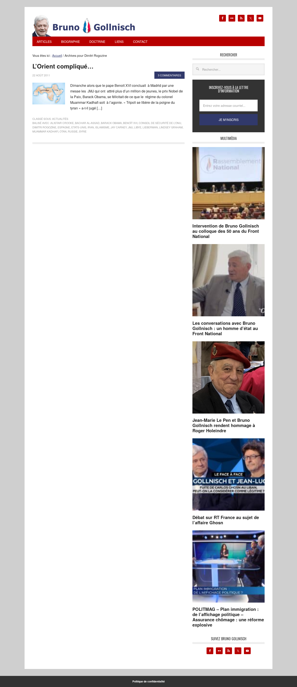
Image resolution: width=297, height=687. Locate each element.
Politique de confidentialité (148, 681)
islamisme (102, 127)
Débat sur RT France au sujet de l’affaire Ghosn (225, 520)
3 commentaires (169, 75)
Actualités (60, 119)
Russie (73, 131)
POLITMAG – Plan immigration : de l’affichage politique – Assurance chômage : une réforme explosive (228, 617)
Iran (91, 127)
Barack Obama (111, 123)
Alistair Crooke (62, 123)
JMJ (130, 127)
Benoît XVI (130, 123)
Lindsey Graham (171, 127)
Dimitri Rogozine (44, 127)
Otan (63, 131)
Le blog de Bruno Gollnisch (88, 26)
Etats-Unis (78, 127)
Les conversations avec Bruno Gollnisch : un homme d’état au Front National (225, 328)
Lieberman (150, 127)
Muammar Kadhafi (45, 131)
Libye (137, 127)
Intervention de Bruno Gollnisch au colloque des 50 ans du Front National (225, 231)
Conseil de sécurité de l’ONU (160, 123)
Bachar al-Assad (87, 123)
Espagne (64, 127)
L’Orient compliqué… (62, 66)
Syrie (83, 131)
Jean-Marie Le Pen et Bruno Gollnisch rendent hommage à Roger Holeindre (223, 425)
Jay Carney (119, 127)
